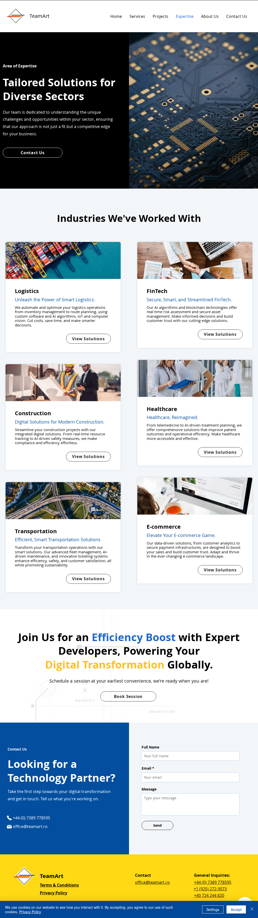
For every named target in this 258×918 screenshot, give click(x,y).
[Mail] (9, 826)
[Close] (252, 909)
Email (146, 768)
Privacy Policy (30, 911)
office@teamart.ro (30, 826)
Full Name (150, 747)
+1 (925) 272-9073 (210, 889)
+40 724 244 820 (209, 895)
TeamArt (39, 16)
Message (149, 789)
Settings (212, 909)
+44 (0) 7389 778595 (212, 882)
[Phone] (9, 818)
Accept (236, 909)
